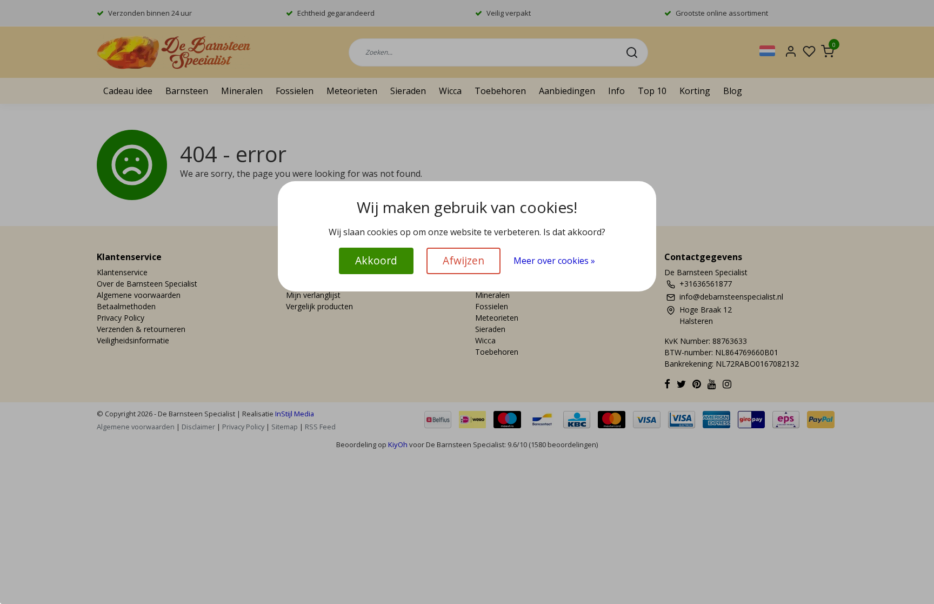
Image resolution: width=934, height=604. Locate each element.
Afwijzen (463, 260)
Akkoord (376, 260)
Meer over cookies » (554, 261)
